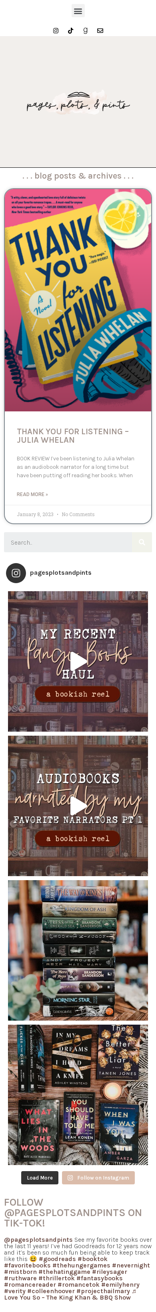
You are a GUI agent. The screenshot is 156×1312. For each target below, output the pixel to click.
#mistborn (20, 1271)
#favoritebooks (27, 1265)
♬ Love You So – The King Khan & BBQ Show (71, 1294)
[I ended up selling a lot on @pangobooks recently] (78, 661)
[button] (78, 10)
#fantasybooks (99, 1278)
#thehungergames (81, 1265)
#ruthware (20, 1278)
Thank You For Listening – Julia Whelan (73, 436)
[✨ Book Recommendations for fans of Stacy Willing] (78, 1095)
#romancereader (30, 1284)
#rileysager (109, 1271)
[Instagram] (55, 30)
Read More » (32, 494)
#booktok (93, 1259)
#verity (15, 1291)
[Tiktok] (70, 30)
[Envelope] (100, 30)
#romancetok (79, 1284)
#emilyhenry (120, 1284)
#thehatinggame (64, 1271)
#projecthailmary (103, 1291)
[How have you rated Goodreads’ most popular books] (78, 950)
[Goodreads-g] (85, 30)
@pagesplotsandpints (38, 1239)
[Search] (142, 542)
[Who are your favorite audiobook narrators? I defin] (78, 806)
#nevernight (131, 1265)
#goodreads (57, 1259)
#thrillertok (56, 1278)
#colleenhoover (51, 1291)
